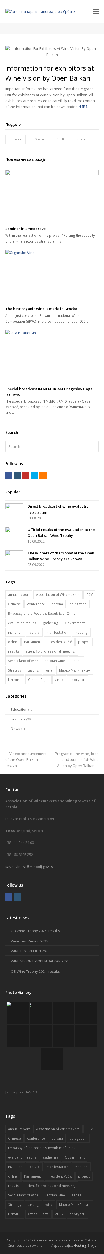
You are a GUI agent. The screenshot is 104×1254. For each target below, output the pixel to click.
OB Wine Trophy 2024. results (35, 971)
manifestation (57, 632)
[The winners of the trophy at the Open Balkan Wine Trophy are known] (14, 555)
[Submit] (93, 447)
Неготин (15, 679)
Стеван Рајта (38, 679)
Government (75, 623)
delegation (78, 604)
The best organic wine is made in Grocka (41, 308)
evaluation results (22, 623)
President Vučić (60, 642)
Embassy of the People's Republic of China (41, 613)
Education (19, 709)
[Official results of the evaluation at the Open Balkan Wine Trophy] (14, 532)
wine (49, 670)
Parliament (32, 642)
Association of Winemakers (58, 594)
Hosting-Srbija (85, 1245)
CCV (89, 594)
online (13, 642)
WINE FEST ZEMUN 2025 (30, 951)
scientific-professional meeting (50, 651)
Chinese (14, 604)
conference (36, 604)
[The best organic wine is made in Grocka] (52, 276)
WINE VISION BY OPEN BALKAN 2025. (40, 961)
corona (57, 604)
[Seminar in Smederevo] (52, 196)
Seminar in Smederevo (25, 228)
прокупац (77, 679)
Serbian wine (55, 660)
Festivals (18, 719)
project (84, 642)
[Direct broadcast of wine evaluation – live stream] (14, 508)
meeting (81, 632)
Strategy (14, 670)
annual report (19, 594)
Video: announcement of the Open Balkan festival (26, 759)
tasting (33, 670)
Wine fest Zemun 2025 (29, 941)
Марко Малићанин (74, 670)
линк (59, 679)
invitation (15, 632)
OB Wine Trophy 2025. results (35, 930)
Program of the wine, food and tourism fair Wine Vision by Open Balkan (77, 759)
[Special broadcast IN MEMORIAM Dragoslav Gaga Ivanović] (52, 356)
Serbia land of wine (23, 660)
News (15, 728)
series (77, 660)
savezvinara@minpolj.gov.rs (29, 866)
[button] (96, 11)
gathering (50, 623)
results (13, 651)
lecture (34, 632)
